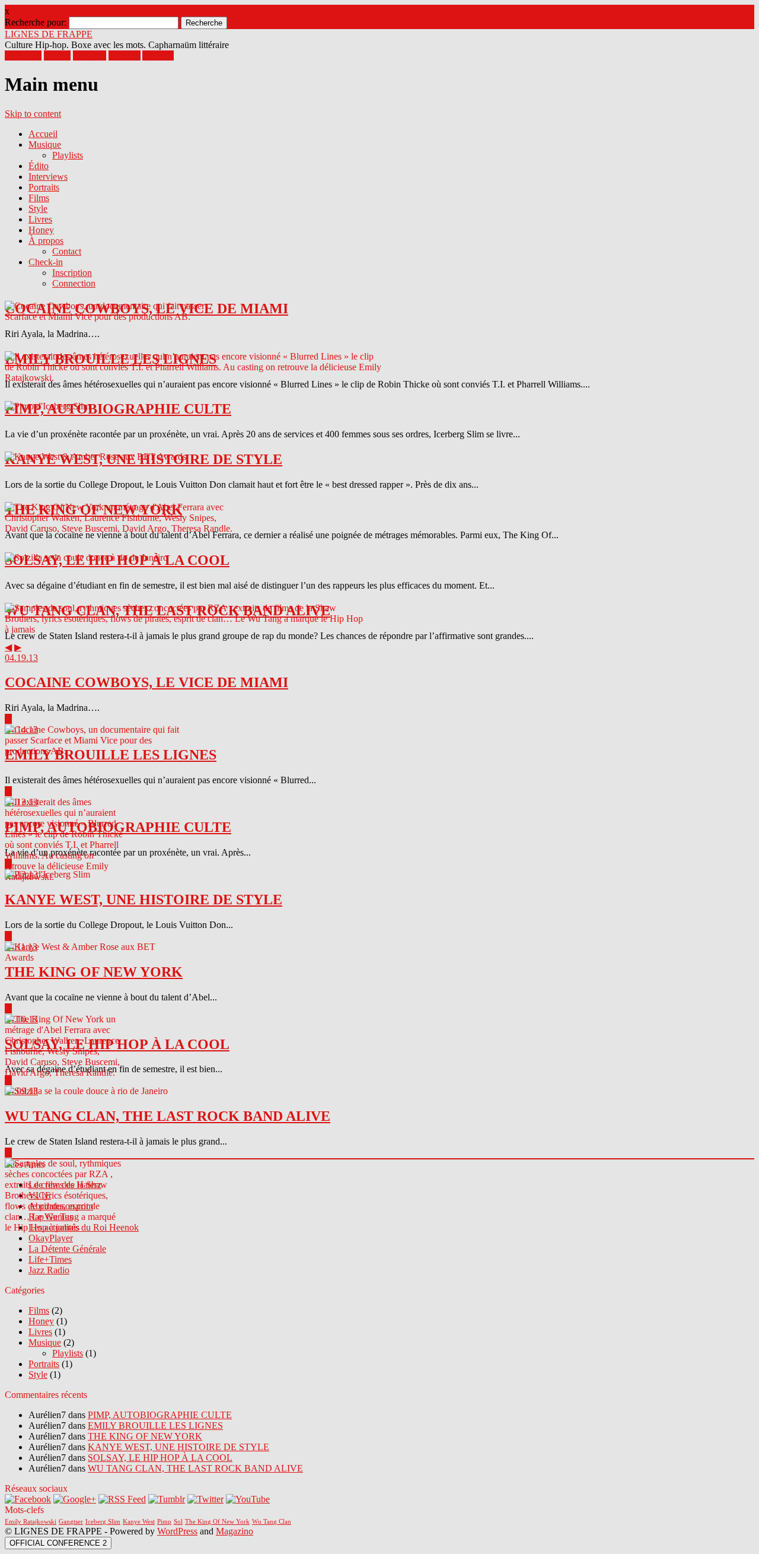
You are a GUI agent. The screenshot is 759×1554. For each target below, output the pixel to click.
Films (38, 198)
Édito (38, 166)
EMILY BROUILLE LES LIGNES (155, 1425)
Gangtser (71, 1521)
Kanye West (139, 1521)
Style (37, 209)
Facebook (23, 55)
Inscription (72, 273)
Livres (40, 219)
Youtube (158, 55)
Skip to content (33, 114)
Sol (178, 1521)
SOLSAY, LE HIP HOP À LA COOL (160, 1458)
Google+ (89, 55)
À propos (45, 241)
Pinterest (125, 55)
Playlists (67, 155)
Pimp (164, 1521)
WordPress (177, 1531)
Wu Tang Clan (271, 1521)
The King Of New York (217, 1521)
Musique (44, 144)
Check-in (45, 262)
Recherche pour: (35, 22)
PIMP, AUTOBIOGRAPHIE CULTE (160, 1415)
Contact (66, 251)
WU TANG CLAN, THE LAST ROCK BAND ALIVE (195, 1468)
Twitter (57, 55)
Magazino (234, 1531)
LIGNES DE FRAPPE (49, 34)
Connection (73, 283)
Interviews (48, 176)
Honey (41, 230)
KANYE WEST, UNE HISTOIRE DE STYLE (178, 1447)
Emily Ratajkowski (30, 1521)
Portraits (43, 187)
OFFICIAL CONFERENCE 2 (58, 1543)
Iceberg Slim (102, 1521)
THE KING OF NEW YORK (145, 1436)
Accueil (43, 134)
